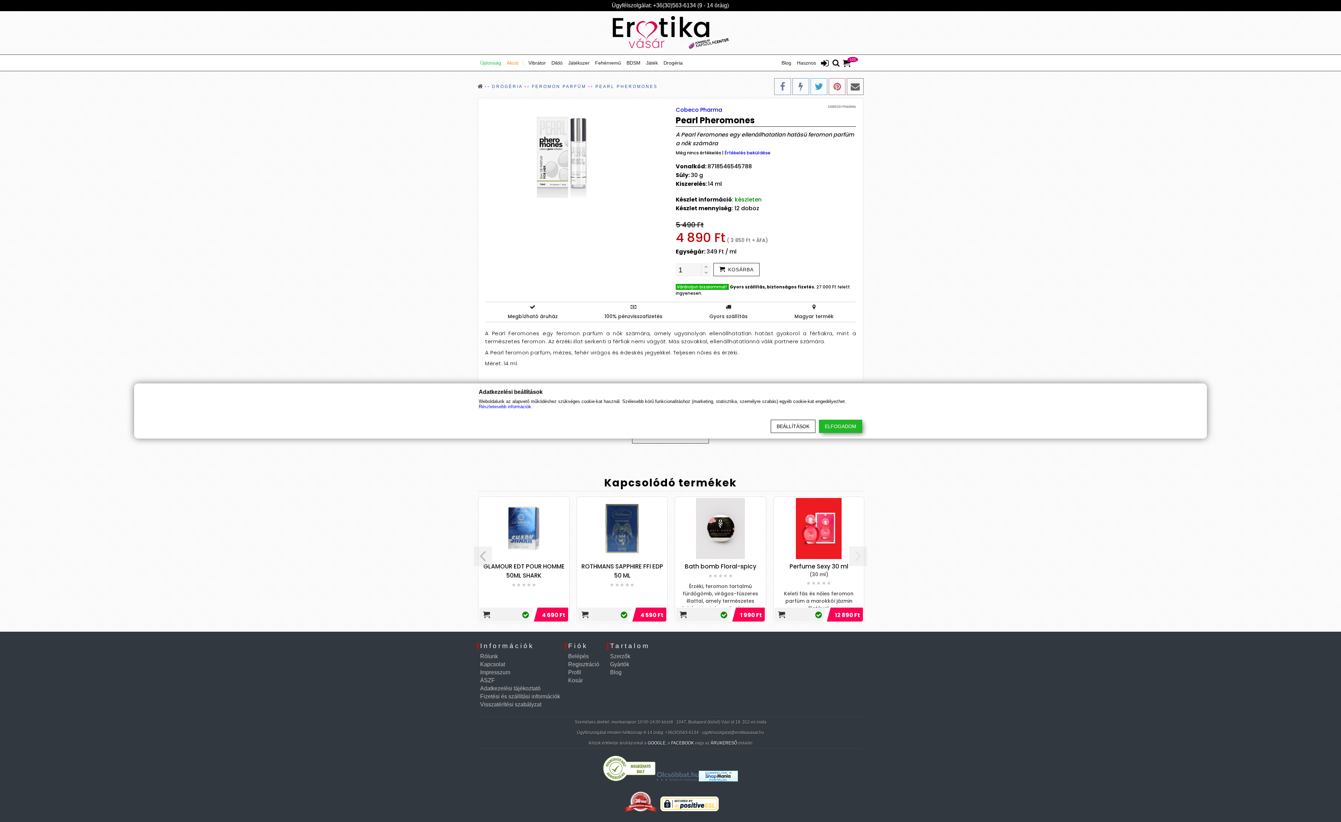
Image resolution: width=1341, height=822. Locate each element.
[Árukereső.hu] (629, 780)
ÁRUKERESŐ (724, 743)
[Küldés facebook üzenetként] (800, 86)
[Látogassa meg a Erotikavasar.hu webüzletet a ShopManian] (718, 780)
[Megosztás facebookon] (782, 86)
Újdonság (490, 63)
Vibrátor (537, 63)
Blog (786, 63)
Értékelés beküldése (747, 152)
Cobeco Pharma (699, 110)
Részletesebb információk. (506, 406)
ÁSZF (487, 680)
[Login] (824, 64)
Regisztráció (583, 664)
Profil (574, 672)
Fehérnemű (608, 63)
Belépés (578, 656)
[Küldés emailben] (855, 86)
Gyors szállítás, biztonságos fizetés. (772, 287)
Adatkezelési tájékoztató (510, 688)
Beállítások (793, 426)
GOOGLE (657, 743)
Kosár (575, 680)
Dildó (557, 63)
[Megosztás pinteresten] (837, 86)
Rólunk (489, 656)
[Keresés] (836, 63)
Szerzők (620, 656)
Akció (513, 63)
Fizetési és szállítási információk (520, 696)
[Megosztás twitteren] (819, 86)
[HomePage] (670, 33)
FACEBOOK (682, 743)
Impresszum (495, 672)
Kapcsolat (492, 664)
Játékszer (578, 63)
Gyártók (619, 664)
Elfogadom (840, 426)
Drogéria (673, 63)
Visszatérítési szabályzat (510, 704)
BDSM (633, 63)
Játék (652, 63)
